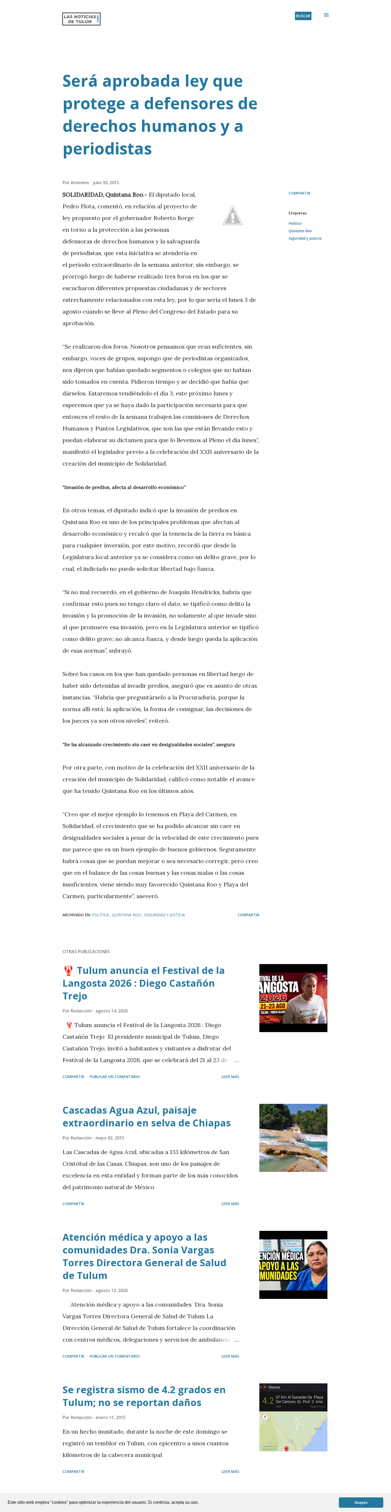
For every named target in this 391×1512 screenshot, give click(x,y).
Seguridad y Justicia (305, 238)
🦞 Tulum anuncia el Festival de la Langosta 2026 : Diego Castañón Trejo (144, 983)
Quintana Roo (300, 230)
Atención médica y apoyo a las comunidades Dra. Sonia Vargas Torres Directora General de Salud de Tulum (144, 1256)
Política (295, 223)
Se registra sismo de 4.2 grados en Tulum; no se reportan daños (144, 1396)
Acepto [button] (361, 1502)
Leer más (230, 1076)
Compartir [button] (299, 193)
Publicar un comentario (115, 1076)
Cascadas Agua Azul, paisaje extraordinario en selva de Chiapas (147, 1116)
